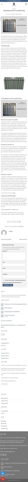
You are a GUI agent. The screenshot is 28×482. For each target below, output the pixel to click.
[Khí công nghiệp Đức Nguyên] (14, 4)
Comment (6, 316)
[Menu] (2, 4)
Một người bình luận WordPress (8, 325)
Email (4, 268)
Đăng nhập (3, 421)
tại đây (13, 193)
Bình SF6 (21, 226)
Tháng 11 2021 (4, 355)
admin (20, 14)
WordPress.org (4, 428)
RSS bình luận (4, 426)
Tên (4, 262)
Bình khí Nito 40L (23, 239)
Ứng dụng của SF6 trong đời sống (11, 311)
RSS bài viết (3, 423)
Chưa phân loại (4, 343)
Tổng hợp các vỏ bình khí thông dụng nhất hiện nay (15, 304)
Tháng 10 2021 (4, 358)
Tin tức (14, 8)
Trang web (5, 274)
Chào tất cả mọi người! (6, 239)
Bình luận (5, 251)
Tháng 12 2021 (4, 353)
